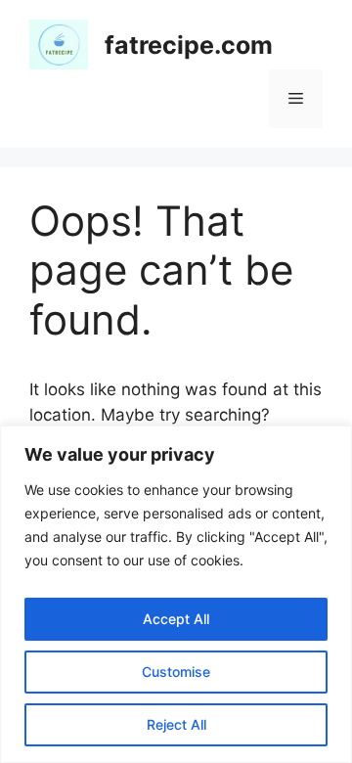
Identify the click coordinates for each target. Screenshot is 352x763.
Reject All (176, 724)
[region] (176, 594)
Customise (176, 671)
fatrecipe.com (189, 45)
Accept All (176, 618)
